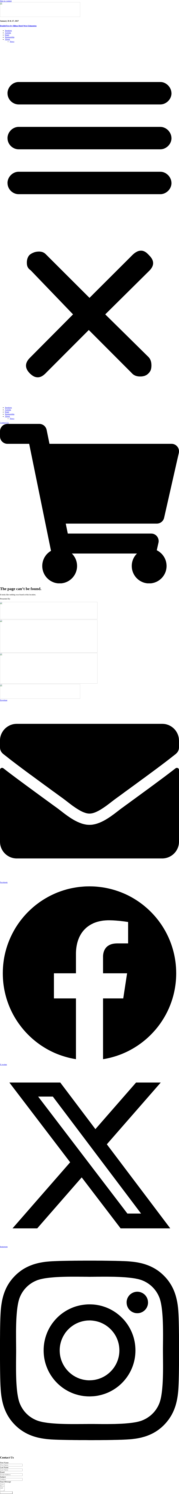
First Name (4, 1463)
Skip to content (6, 1)
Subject (3, 1477)
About (7, 39)
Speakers (8, 31)
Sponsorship (9, 37)
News (12, 42)
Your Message (5, 1482)
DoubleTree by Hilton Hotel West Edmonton (18, 26)
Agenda (8, 33)
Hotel (7, 35)
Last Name (4, 1467)
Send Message (6, 1493)
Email (2, 1472)
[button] (89, 225)
